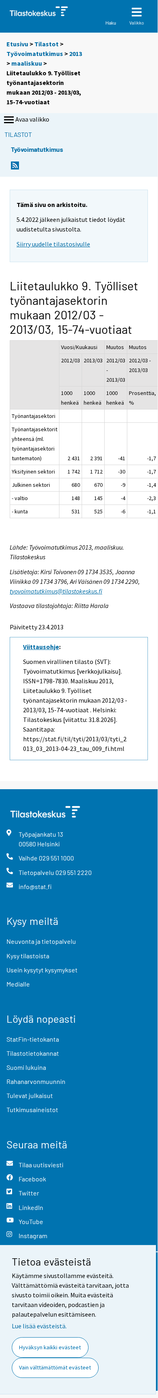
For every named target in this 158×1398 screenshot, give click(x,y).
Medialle (18, 984)
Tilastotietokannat (32, 1053)
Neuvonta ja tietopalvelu (41, 941)
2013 (75, 54)
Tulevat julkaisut (29, 1095)
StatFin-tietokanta (32, 1039)
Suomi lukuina (26, 1067)
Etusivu (17, 44)
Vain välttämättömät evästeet (55, 1367)
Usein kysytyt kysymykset (42, 970)
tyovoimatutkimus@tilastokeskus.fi (56, 591)
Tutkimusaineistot (32, 1109)
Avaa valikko (32, 119)
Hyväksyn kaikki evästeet (50, 1347)
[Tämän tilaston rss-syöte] (15, 168)
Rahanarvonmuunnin (35, 1081)
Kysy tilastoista (27, 956)
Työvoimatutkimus (34, 54)
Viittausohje (41, 647)
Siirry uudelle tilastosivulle (53, 244)
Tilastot (46, 44)
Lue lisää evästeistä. (39, 1326)
